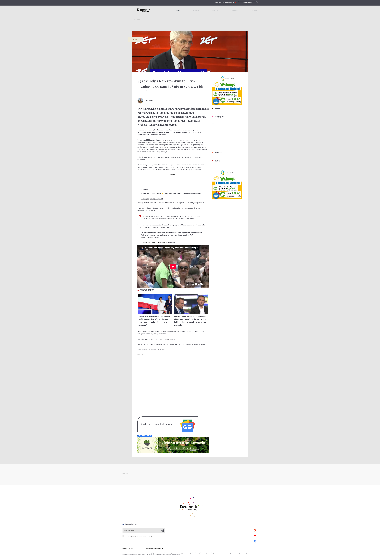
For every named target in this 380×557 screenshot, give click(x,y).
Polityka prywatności (199, 536)
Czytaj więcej (150, 536)
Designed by (126, 548)
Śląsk (178, 10)
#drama (198, 193)
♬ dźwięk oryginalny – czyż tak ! (152, 199)
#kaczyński (168, 193)
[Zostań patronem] (255, 530)
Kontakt (217, 529)
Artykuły (254, 10)
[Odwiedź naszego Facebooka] (255, 541)
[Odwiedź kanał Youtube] (255, 535)
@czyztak (144, 189)
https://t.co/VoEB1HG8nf (150, 237)
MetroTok (215, 10)
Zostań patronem (247, 2)
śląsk (217, 108)
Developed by (149, 548)
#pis (174, 193)
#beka (192, 193)
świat (217, 161)
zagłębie (219, 117)
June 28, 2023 (171, 243)
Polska (218, 153)
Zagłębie (196, 10)
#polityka (186, 193)
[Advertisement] (170, 25)
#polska (179, 193)
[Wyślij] (163, 530)
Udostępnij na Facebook (145, 435)
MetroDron (234, 10)
